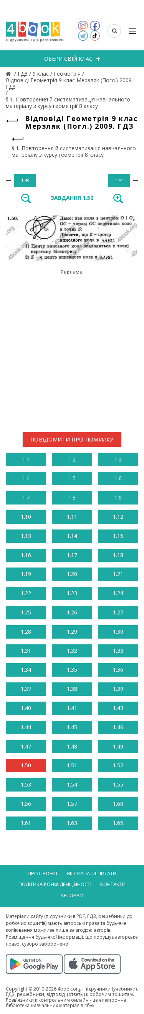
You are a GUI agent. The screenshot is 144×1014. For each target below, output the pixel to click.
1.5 (72, 478)
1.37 (26, 688)
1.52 (118, 765)
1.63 (72, 822)
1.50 (26, 765)
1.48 (72, 746)
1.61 (26, 822)
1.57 (72, 803)
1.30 (118, 631)
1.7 (26, 497)
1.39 (118, 688)
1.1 (26, 459)
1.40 (26, 708)
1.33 (118, 650)
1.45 (72, 727)
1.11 (72, 516)
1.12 (118, 516)
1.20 (72, 574)
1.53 (26, 784)
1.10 (26, 516)
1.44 (26, 727)
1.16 (26, 555)
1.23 (72, 593)
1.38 (72, 688)
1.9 (118, 497)
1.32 (72, 650)
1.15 (118, 535)
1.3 (118, 459)
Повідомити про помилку (72, 439)
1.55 (118, 784)
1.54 (72, 784)
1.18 (118, 555)
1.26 (72, 612)
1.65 (118, 822)
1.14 (72, 535)
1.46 (118, 727)
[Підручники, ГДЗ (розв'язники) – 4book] (9, 73)
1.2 (72, 459)
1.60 (118, 803)
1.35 (72, 669)
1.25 (26, 612)
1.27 (118, 612)
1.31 (26, 650)
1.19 (26, 574)
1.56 (26, 803)
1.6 (118, 478)
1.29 (72, 631)
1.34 (26, 669)
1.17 (72, 555)
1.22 (26, 593)
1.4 (26, 478)
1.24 (118, 593)
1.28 (26, 631)
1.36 (118, 669)
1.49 (118, 746)
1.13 (26, 535)
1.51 (72, 765)
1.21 (118, 574)
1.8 (72, 497)
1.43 (118, 708)
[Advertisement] (72, 347)
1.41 (72, 708)
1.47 (26, 746)
